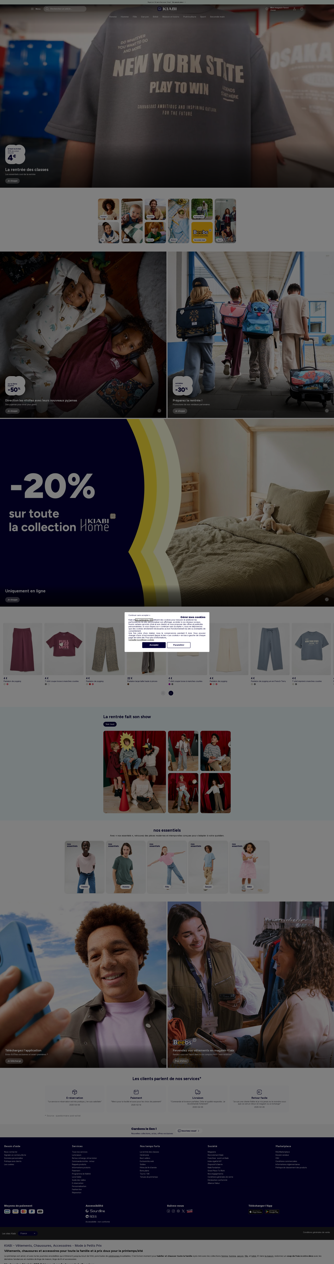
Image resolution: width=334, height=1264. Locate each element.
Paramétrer (178, 645)
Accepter (154, 645)
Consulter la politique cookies (141, 640)
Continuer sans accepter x (139, 615)
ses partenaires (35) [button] (144, 620)
